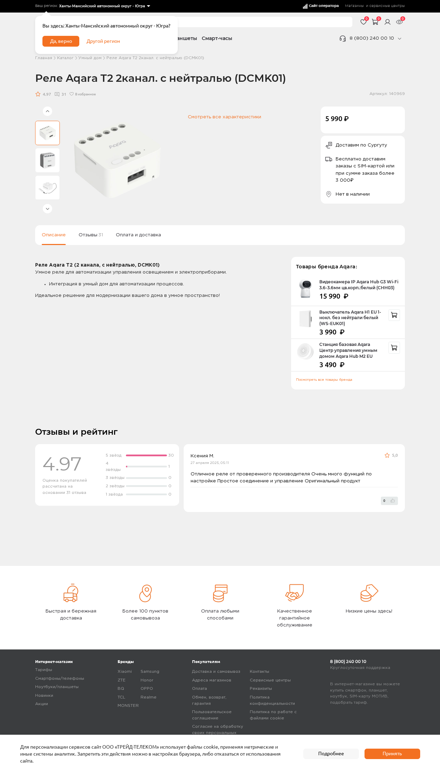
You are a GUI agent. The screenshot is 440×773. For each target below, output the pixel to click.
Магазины (354, 6)
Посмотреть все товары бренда (324, 379)
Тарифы (43, 670)
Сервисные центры (270, 680)
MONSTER (128, 706)
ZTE (122, 680)
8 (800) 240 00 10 (372, 38)
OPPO (147, 689)
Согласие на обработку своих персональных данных (217, 733)
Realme (149, 697)
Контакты (259, 671)
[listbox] (104, 6)
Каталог (65, 58)
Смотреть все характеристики (224, 117)
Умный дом (90, 58)
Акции (41, 704)
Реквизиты (261, 689)
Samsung (150, 671)
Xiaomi (125, 671)
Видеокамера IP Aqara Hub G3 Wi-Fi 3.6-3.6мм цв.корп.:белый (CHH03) (358, 284)
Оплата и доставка (138, 235)
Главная (43, 58)
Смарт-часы (217, 38)
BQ (121, 689)
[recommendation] (394, 315)
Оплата (199, 689)
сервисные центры (387, 6)
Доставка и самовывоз (216, 671)
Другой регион (103, 41)
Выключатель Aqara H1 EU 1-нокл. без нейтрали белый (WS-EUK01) (350, 318)
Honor (147, 680)
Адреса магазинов (211, 680)
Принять (392, 753)
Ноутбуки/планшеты (57, 687)
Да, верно (61, 41)
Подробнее (331, 753)
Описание (54, 235)
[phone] (399, 38)
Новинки (44, 695)
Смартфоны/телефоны (59, 678)
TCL (121, 697)
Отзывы (91, 235)
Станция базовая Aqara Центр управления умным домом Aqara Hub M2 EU (348, 350)
